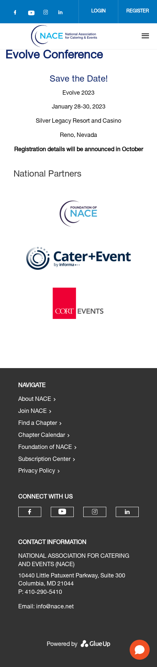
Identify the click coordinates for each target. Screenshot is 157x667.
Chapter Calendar (41, 436)
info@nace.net (55, 607)
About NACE (34, 400)
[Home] (63, 36)
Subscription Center (44, 460)
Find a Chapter (37, 424)
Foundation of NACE (45, 448)
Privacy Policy (36, 471)
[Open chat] (140, 650)
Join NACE (32, 412)
